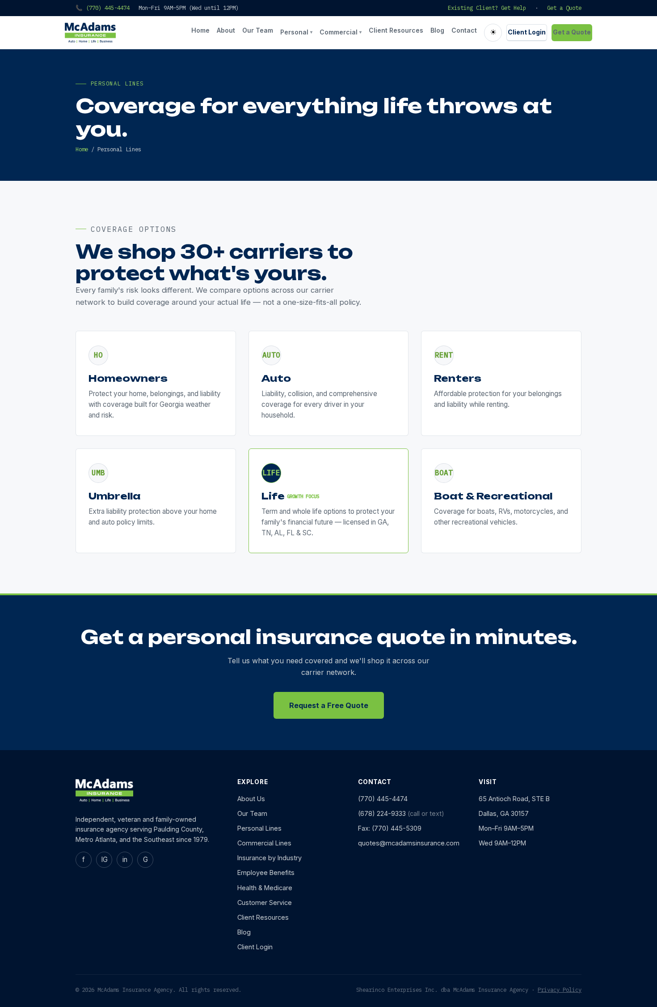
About (226, 30)
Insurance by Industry (269, 858)
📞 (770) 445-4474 (103, 7)
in (124, 859)
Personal (296, 32)
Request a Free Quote (328, 705)
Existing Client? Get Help (487, 7)
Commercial (341, 32)
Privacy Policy (559, 989)
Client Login (527, 32)
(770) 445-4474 (383, 798)
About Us (251, 798)
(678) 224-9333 (382, 813)
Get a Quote (564, 7)
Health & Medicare (264, 888)
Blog (437, 30)
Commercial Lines (264, 843)
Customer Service (264, 902)
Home (200, 30)
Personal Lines (259, 828)
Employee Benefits (266, 872)
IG (104, 859)
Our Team (257, 30)
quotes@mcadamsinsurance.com (408, 843)
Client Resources (396, 30)
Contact (464, 30)
